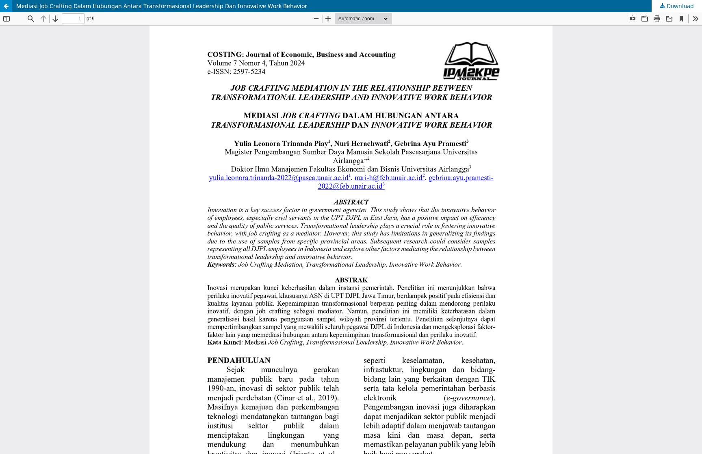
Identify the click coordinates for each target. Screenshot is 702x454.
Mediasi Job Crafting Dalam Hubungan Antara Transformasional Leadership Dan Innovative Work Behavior (161, 6)
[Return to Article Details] (6, 6)
